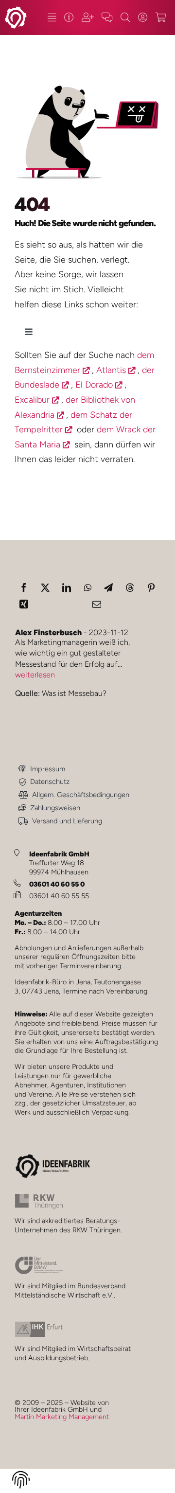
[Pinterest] (151, 587)
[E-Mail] (97, 604)
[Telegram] (108, 587)
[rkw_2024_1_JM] (39, 1197)
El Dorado (94, 384)
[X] (45, 587)
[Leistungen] (51, 17)
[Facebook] (24, 587)
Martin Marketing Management (62, 1416)
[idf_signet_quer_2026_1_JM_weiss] (16, 10)
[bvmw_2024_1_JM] (39, 1260)
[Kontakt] (107, 17)
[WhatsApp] (87, 587)
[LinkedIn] (66, 587)
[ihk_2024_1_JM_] (39, 1325)
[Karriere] (88, 17)
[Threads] (130, 587)
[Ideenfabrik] (69, 17)
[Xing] (24, 604)
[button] (21, 1481)
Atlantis (111, 370)
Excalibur (32, 399)
